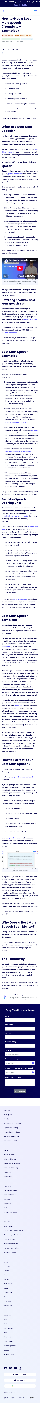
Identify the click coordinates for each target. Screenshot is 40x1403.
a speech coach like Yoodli (22, 777)
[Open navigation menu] (35, 11)
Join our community (21, 1386)
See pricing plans (21, 1374)
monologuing (7, 646)
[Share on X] (8, 49)
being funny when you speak (16, 422)
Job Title (8, 1033)
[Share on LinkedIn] (13, 49)
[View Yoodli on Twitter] (10, 1368)
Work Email (9, 1025)
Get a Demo (21, 1380)
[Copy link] (17, 49)
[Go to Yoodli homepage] (4, 11)
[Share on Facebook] (3, 49)
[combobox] (20, 1063)
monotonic (19, 705)
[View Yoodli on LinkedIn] (5, 1368)
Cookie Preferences (32, 1398)
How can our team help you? (15, 1077)
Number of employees (13, 1061)
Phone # (8, 1050)
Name (7, 1016)
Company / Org (11, 1042)
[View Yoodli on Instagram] (20, 1368)
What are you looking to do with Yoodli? (19, 1070)
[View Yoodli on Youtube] (15, 1368)
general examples (20, 599)
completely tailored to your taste (15, 516)
